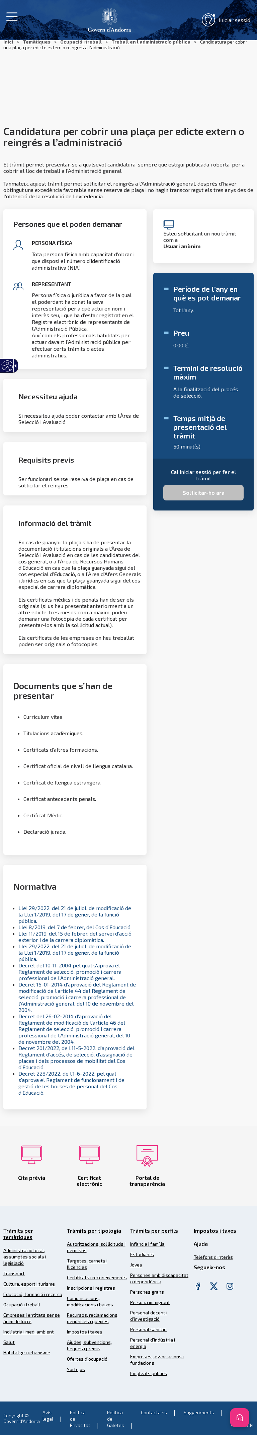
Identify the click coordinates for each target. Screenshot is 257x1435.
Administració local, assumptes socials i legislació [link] (24, 1256)
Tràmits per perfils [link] (154, 1230)
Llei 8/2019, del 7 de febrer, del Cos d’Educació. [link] (75, 927)
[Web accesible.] (7, 366)
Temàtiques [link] (37, 42)
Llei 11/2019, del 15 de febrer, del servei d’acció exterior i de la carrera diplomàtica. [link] (75, 936)
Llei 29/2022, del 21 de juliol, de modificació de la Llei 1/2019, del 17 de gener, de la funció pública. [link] (74, 914)
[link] (109, 19)
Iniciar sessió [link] (234, 20)
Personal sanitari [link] (148, 1329)
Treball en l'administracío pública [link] (150, 42)
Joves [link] (136, 1265)
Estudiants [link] (142, 1254)
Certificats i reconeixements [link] (97, 1277)
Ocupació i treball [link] (81, 42)
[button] (203, 492)
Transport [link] (14, 1273)
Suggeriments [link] (199, 1412)
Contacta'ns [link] (154, 1412)
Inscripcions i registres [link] (91, 1288)
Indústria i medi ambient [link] (28, 1332)
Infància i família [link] (147, 1244)
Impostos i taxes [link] (84, 1332)
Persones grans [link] (147, 1292)
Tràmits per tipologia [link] (94, 1230)
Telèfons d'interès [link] (213, 1257)
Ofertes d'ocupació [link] (87, 1359)
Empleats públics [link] (148, 1373)
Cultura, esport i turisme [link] (29, 1284)
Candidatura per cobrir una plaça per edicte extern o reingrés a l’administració (125, 44)
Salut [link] (9, 1342)
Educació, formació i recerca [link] (32, 1294)
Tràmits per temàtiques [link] (18, 1233)
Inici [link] (8, 42)
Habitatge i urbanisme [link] (26, 1352)
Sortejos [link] (76, 1369)
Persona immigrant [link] (150, 1302)
